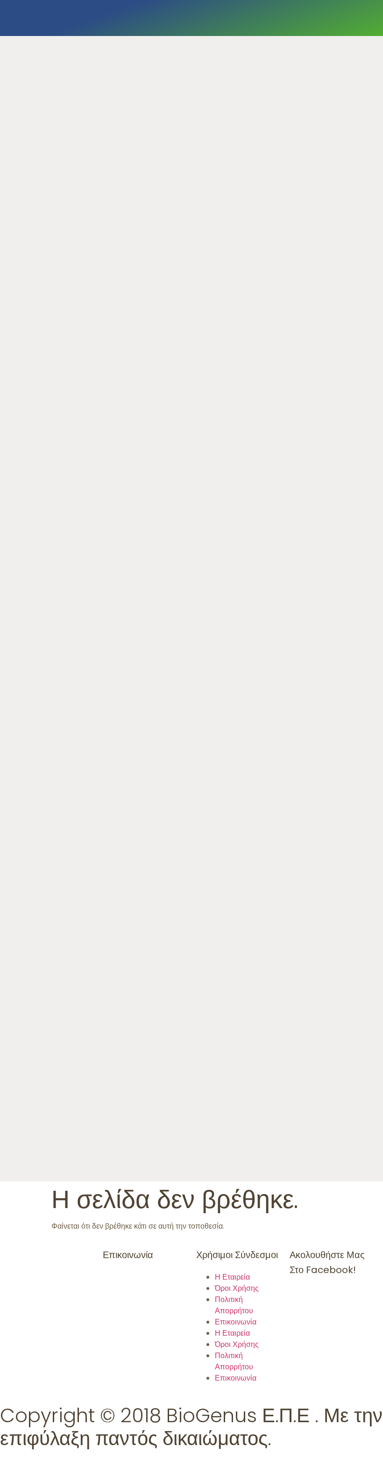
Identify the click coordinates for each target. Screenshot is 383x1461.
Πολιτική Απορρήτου (234, 1305)
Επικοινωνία (235, 1322)
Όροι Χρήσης (237, 1288)
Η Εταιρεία (232, 1277)
